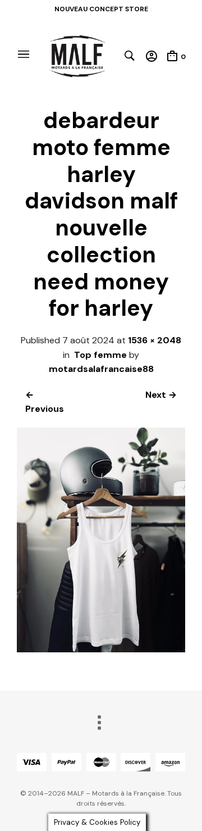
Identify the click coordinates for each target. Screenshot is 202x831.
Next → (161, 395)
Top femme (100, 355)
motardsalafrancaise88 (101, 369)
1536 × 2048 (154, 340)
